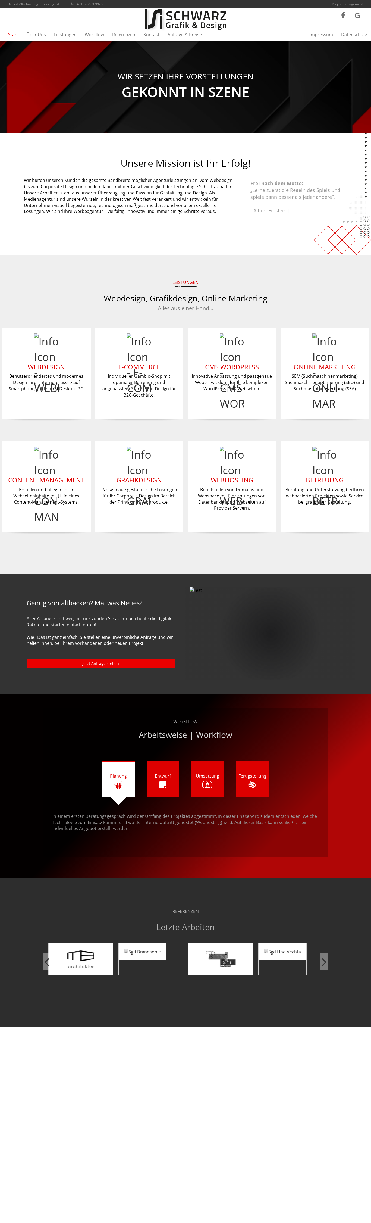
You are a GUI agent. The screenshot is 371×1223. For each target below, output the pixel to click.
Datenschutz (354, 35)
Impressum (321, 35)
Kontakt (151, 35)
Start (13, 35)
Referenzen (123, 35)
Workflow (94, 35)
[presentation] (47, 961)
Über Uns (36, 35)
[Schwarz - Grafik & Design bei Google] (358, 15)
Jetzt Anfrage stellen (100, 663)
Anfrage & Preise (185, 35)
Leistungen (65, 35)
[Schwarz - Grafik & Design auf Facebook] (343, 15)
